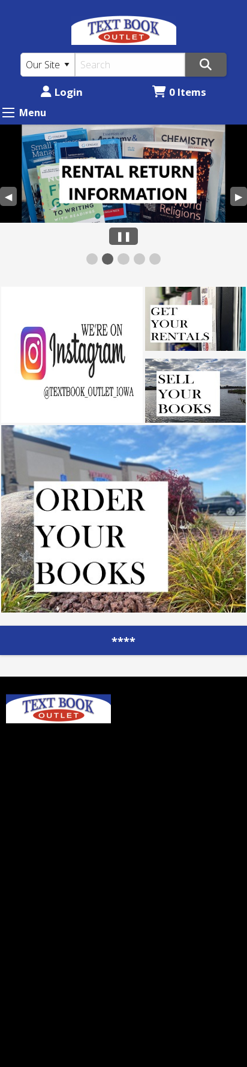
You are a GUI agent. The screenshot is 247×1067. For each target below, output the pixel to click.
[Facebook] (21, 748)
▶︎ (241, 198)
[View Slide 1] (92, 259)
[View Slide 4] (139, 259)
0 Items (187, 92)
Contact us (153, 733)
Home (142, 693)
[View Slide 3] (123, 259)
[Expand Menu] (8, 112)
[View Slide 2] (107, 259)
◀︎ (11, 198)
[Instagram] (47, 748)
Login (69, 92)
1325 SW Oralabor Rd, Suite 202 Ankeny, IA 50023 (60, 936)
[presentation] (123, 174)
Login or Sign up (176, 713)
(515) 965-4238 (39, 900)
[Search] (206, 65)
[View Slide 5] (155, 259)
